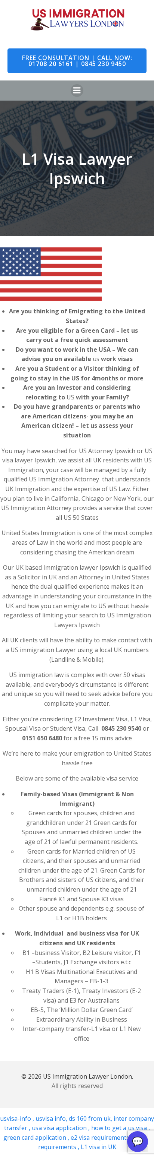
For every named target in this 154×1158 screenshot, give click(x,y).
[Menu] (77, 90)
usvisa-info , (18, 1118)
